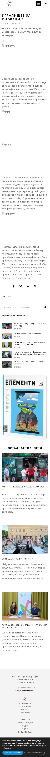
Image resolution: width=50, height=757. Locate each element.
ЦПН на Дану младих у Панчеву (27, 333)
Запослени (25, 706)
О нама (25, 709)
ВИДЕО (25, 726)
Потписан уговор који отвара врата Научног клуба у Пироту (29, 343)
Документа (25, 703)
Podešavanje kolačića (34, 753)
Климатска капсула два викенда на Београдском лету (29, 363)
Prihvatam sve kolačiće (13, 753)
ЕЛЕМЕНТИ (25, 719)
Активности (17, 23)
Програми (25, 713)
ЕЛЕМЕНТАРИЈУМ (25, 723)
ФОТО (25, 729)
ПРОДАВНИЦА (25, 732)
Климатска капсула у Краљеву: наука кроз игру (30, 324)
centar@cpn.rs (29, 690)
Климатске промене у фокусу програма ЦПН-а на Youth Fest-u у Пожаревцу (31, 353)
